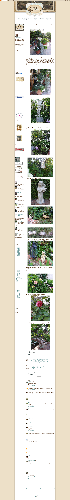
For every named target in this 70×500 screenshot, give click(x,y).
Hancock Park (18, 203)
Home (40, 488)
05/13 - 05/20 (18, 287)
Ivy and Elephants (39, 362)
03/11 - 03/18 (18, 296)
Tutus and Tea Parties (37, 360)
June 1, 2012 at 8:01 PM (31, 453)
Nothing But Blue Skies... (31, 426)
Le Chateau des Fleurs (33, 359)
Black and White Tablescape (20, 227)
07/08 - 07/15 (18, 271)
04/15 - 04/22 (18, 291)
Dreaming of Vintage (30, 387)
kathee (28, 402)
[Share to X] (38, 376)
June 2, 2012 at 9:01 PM (31, 476)
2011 (16, 308)
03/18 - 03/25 (18, 295)
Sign (35, 496)
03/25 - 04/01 (18, 294)
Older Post (54, 488)
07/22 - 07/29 (18, 269)
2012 (16, 244)
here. (53, 27)
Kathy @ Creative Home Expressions (32, 391)
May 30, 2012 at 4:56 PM (31, 420)
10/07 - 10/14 (18, 257)
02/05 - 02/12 (18, 301)
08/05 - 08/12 (18, 267)
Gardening (29, 377)
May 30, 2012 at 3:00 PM (31, 406)
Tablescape (35, 497)
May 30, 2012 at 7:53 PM (31, 424)
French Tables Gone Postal (20, 186)
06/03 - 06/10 (18, 276)
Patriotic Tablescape (18, 284)
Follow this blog (19, 97)
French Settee (17, 279)
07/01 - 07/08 (18, 272)
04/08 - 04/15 (18, 292)
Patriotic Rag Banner (18, 283)
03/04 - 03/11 (18, 297)
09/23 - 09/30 (18, 259)
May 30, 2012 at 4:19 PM (31, 416)
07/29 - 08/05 (18, 268)
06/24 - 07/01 (18, 273)
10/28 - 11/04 (18, 254)
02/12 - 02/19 (18, 300)
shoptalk (29, 447)
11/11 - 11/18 (18, 252)
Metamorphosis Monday (45, 359)
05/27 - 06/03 (18, 277)
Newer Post (27, 488)
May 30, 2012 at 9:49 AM (31, 389)
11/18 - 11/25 (18, 251)
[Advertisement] (30, 483)
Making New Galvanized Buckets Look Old (20, 221)
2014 (16, 242)
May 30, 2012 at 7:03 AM (31, 385)
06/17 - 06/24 (18, 274)
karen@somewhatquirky (30, 418)
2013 (16, 243)
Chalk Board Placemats (19, 278)
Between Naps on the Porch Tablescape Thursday (37, 364)
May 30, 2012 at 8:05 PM (31, 430)
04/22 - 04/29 (18, 290)
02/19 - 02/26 (18, 299)
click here (50, 27)
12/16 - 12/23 (18, 247)
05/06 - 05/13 (18, 288)
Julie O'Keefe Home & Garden (19, 282)
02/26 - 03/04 (18, 298)
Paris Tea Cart (18, 233)
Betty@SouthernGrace (30, 381)
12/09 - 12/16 (18, 248)
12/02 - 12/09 (18, 249)
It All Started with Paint (45, 361)
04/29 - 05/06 (18, 289)
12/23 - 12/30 (18, 246)
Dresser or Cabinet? (19, 192)
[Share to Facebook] (39, 376)
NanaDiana (29, 397)
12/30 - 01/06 (18, 245)
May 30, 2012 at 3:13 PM (31, 411)
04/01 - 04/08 (18, 293)
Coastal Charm (42, 360)
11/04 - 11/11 (18, 253)
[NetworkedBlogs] (19, 96)
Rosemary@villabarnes (30, 422)
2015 (16, 241)
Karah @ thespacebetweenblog (31, 455)
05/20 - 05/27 (18, 286)
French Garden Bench (19, 181)
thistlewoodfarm (29, 438)
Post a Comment (28, 478)
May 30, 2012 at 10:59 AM (32, 400)
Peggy (28, 408)
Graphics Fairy (35, 495)
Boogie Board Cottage (34, 361)
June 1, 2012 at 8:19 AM (31, 445)
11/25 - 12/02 (18, 250)
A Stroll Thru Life (40, 361)
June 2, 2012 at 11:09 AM (31, 458)
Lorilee (28, 432)
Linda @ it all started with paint (31, 460)
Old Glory (17, 280)
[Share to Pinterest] (40, 376)
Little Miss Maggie (18, 37)
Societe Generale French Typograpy (20, 215)
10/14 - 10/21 (18, 256)
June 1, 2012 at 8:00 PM (31, 449)
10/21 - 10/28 (18, 255)
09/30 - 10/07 (18, 258)
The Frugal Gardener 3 (18, 281)
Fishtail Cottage (45, 364)
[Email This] (37, 376)
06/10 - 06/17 (18, 275)
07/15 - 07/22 (18, 270)
